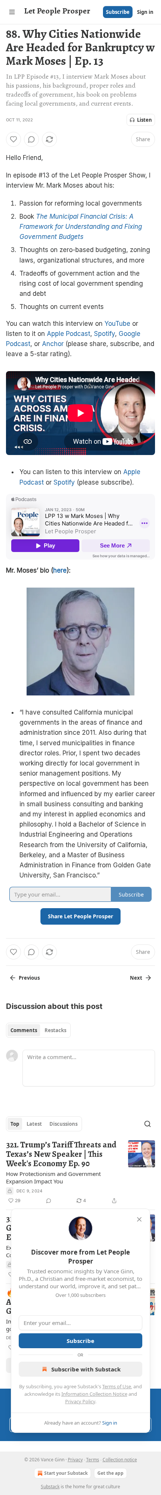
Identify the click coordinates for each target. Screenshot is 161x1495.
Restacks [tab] (55, 1030)
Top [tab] (14, 1124)
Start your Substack (66, 1473)
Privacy (75, 1459)
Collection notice (120, 1459)
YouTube (117, 323)
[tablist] (38, 1030)
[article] (80, 1172)
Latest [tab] (34, 1124)
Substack (50, 1486)
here (60, 570)
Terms (92, 1459)
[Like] (13, 139)
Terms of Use (116, 1386)
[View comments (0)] (31, 139)
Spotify (104, 333)
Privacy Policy (80, 1401)
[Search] (147, 1123)
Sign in (145, 12)
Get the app (110, 1473)
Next (136, 977)
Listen (144, 119)
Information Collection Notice (94, 1394)
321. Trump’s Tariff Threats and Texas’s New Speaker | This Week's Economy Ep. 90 (61, 1154)
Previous (29, 977)
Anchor (53, 344)
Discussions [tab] (63, 1124)
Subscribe (118, 12)
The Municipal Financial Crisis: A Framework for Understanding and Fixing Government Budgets (80, 226)
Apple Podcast (68, 333)
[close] (139, 1219)
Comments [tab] (23, 1030)
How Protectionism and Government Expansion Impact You (53, 1177)
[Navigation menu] (11, 11)
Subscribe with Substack (86, 1369)
